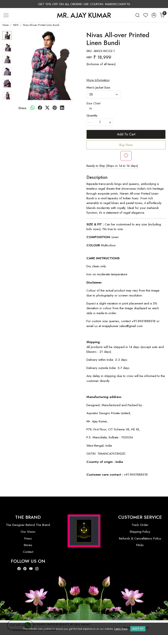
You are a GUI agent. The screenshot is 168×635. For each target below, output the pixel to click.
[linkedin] (62, 108)
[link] (137, 15)
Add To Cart (126, 134)
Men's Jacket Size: (98, 87)
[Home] (84, 15)
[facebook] (40, 108)
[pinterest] (54, 108)
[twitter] (47, 108)
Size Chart (93, 103)
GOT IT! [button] (137, 629)
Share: (22, 108)
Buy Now (126, 144)
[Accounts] (154, 15)
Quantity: (92, 115)
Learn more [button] (120, 629)
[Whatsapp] (32, 108)
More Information (98, 80)
